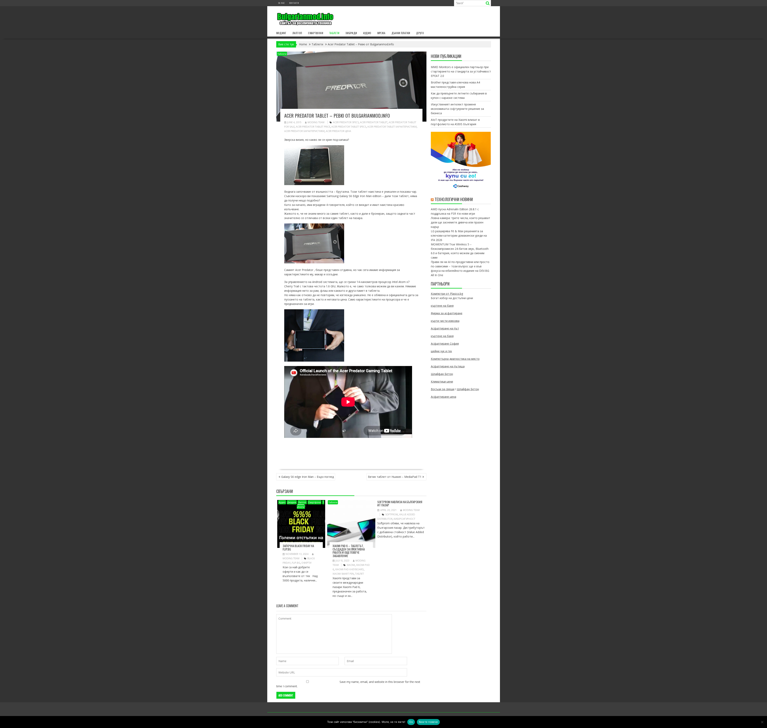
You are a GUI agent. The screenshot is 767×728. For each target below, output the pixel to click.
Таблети (334, 33)
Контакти (294, 2)
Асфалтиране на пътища (448, 366)
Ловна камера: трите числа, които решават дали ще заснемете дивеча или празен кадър (460, 222)
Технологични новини (454, 199)
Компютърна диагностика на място (455, 359)
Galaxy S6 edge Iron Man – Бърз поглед (307, 477)
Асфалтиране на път (445, 328)
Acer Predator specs (346, 122)
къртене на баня (442, 305)
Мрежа (381, 33)
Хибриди (351, 33)
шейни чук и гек (441, 351)
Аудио (367, 33)
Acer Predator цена (338, 131)
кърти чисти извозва (445, 321)
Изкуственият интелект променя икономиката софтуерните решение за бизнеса (457, 108)
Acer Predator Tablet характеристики (392, 126)
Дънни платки (400, 33)
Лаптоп (297, 33)
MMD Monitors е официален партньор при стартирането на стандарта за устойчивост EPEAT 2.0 (461, 71)
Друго (420, 33)
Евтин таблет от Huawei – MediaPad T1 (394, 477)
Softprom (391, 514)
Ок (411, 721)
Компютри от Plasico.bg (447, 294)
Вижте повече (428, 721)
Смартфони (315, 33)
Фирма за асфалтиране (446, 313)
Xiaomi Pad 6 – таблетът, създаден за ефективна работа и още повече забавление (349, 551)
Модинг (281, 33)
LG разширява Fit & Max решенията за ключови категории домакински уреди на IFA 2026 (459, 235)
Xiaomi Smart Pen (343, 573)
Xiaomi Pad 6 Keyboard (349, 569)
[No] (762, 722)
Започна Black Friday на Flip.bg (298, 547)
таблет (359, 573)
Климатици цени (442, 381)
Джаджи (291, 502)
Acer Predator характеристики (304, 131)
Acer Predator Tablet (373, 122)
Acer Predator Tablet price (313, 126)
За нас (281, 2)
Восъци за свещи (442, 389)
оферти (306, 562)
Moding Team (316, 122)
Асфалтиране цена (443, 397)
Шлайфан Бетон (442, 374)
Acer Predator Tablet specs (348, 126)
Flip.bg (296, 562)
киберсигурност (404, 519)
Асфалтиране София (445, 343)
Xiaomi (351, 565)
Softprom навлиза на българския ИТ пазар (399, 503)
